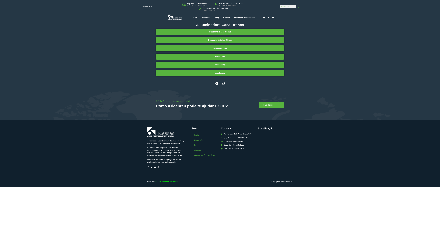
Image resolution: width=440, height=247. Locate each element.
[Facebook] (217, 83)
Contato (226, 18)
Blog (217, 18)
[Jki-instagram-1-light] (223, 83)
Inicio (195, 18)
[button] (220, 32)
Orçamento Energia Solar (244, 18)
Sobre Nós (206, 18)
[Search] (297, 6)
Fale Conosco (269, 105)
